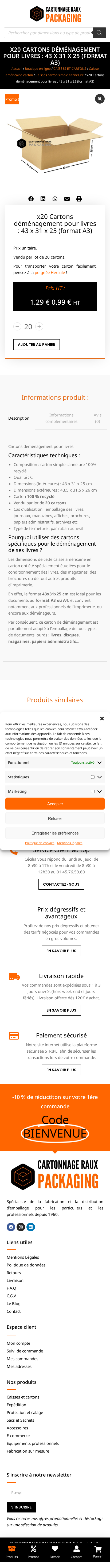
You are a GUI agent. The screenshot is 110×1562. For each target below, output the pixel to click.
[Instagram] (21, 1227)
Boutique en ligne (38, 68)
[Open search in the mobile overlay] (55, 32)
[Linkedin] (30, 1227)
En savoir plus (61, 951)
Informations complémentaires (61, 418)
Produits (12, 1557)
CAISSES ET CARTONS (69, 68)
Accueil (16, 68)
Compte (76, 1557)
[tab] (19, 418)
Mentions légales (69, 843)
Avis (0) (97, 418)
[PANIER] (98, 1549)
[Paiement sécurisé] (13, 1036)
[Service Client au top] (13, 850)
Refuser (55, 818)
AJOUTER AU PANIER (36, 344)
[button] (102, 718)
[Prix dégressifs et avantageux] (13, 910)
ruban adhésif (70, 528)
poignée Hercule (50, 272)
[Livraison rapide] (13, 976)
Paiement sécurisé (61, 1035)
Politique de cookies (39, 843)
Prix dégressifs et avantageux (61, 912)
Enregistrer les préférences (55, 833)
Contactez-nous (61, 884)
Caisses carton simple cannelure (60, 75)
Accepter (55, 803)
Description (18, 418)
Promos (33, 1557)
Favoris (55, 1557)
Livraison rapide (61, 976)
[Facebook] (11, 1227)
